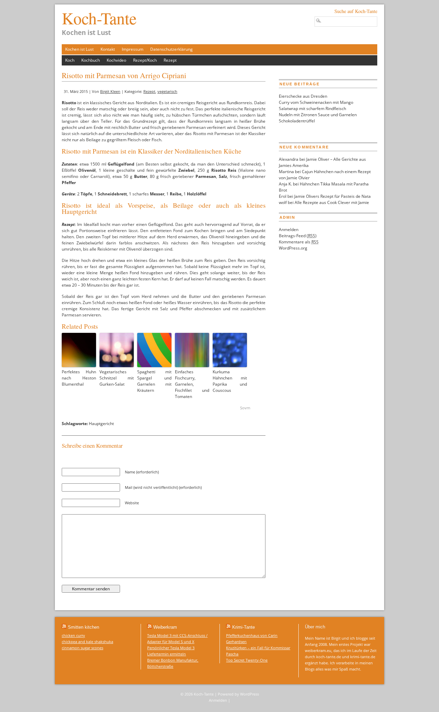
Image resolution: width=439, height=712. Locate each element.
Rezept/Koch (145, 60)
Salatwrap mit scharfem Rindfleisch (312, 108)
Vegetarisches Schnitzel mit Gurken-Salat (116, 378)
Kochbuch (90, 60)
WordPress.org (293, 248)
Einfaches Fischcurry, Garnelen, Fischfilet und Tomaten (192, 384)
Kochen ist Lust (79, 49)
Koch (69, 60)
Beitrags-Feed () (298, 236)
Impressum (132, 49)
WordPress (249, 694)
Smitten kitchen (83, 627)
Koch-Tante (99, 18)
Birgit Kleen (110, 91)
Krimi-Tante (243, 627)
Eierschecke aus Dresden (303, 96)
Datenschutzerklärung (171, 49)
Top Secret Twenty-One (247, 660)
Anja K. (285, 184)
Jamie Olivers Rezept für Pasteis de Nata (332, 196)
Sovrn (245, 407)
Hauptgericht (101, 423)
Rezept (170, 60)
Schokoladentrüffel (297, 121)
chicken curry (73, 635)
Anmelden (288, 229)
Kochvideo (116, 60)
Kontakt (107, 49)
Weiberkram (165, 627)
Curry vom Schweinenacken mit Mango (316, 102)
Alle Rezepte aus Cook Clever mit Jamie (332, 202)
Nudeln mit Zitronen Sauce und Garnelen (318, 115)
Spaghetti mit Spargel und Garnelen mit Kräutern (154, 381)
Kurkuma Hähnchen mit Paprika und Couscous (230, 381)
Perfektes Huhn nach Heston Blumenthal (79, 378)
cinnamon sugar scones (82, 647)
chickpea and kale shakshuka (87, 641)
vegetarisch (167, 91)
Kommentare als (299, 242)
